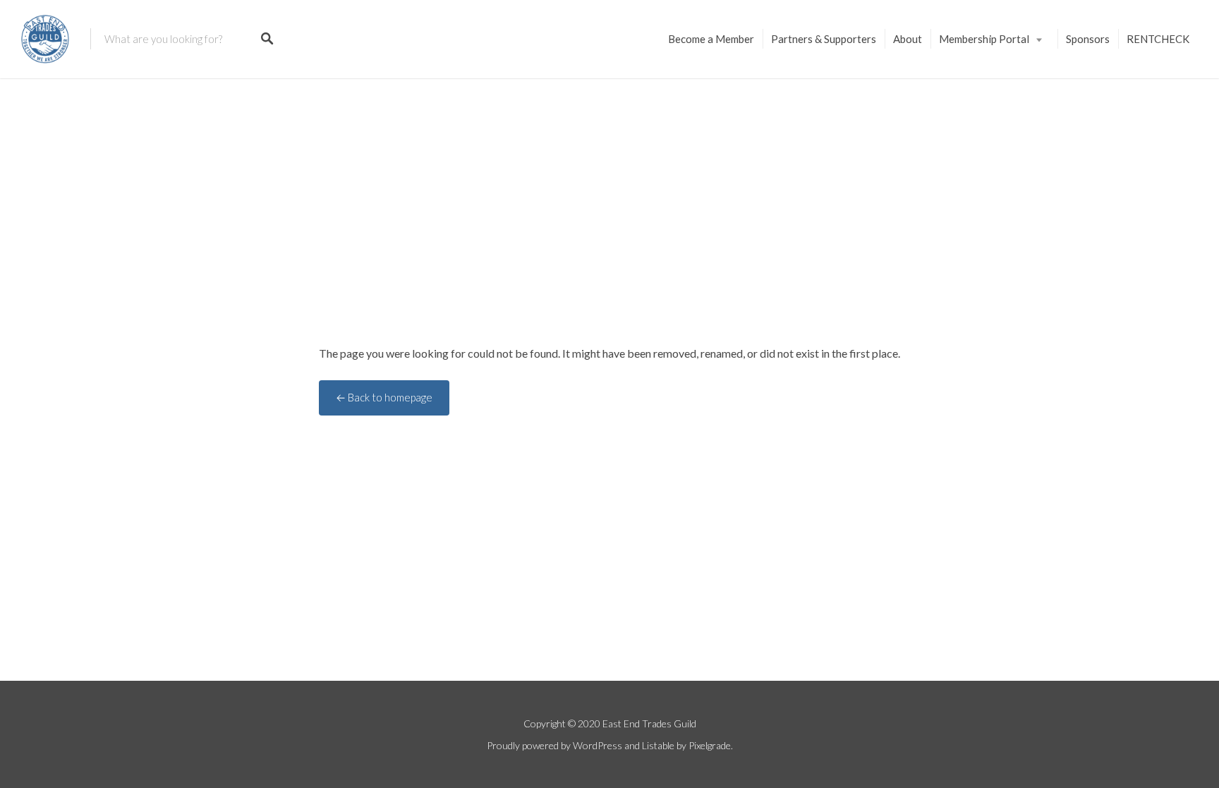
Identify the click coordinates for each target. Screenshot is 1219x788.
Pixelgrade (710, 745)
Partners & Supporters (823, 38)
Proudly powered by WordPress (554, 745)
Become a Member (711, 38)
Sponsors (1088, 38)
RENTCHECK (1158, 38)
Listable (658, 745)
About (907, 38)
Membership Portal (984, 38)
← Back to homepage (384, 397)
